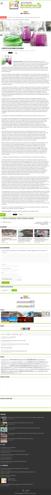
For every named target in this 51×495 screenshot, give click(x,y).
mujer (24, 369)
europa (12, 367)
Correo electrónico (6, 268)
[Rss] (22, 329)
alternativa (14, 360)
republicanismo (43, 371)
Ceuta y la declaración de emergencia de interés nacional (21, 422)
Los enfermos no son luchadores (8, 337)
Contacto (34, 493)
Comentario (4, 252)
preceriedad (25, 218)
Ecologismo (35, 366)
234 (9, 476)
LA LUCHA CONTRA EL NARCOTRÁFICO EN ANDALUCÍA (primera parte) (24, 428)
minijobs (19, 218)
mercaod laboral (12, 218)
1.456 (9, 469)
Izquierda (44, 367)
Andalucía (31, 359)
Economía (42, 366)
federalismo (16, 367)
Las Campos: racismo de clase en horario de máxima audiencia (15, 344)
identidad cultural (32, 367)
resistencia (4, 373)
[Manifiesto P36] (4, 480)
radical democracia (26, 371)
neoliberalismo (28, 369)
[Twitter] (26, 329)
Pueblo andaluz (14, 371)
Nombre (4, 264)
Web (3, 272)
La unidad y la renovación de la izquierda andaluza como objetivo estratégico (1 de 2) (41, 223)
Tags (21, 334)
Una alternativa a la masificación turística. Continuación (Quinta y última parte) (26, 433)
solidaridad (11, 372)
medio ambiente (10, 369)
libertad (3, 369)
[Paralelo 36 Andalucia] (25, 4)
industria (5, 218)
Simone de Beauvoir (7, 222)
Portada (2, 19)
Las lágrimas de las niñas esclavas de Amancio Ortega (13, 340)
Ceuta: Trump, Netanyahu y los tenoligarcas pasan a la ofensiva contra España (25, 240)
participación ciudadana (37, 369)
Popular (3, 334)
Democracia (23, 364)
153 (15, 480)
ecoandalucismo (25, 366)
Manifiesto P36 (11, 479)
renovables (35, 371)
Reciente (8, 334)
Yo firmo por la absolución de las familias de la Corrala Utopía (14, 468)
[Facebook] (24, 329)
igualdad (40, 367)
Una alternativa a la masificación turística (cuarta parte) (18, 17)
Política (3, 371)
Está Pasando (8, 19)
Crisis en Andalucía (38, 362)
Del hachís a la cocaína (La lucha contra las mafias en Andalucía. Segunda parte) (26, 417)
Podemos (47, 369)
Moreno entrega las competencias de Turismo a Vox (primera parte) (41, 240)
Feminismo (22, 367)
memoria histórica (19, 369)
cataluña (25, 362)
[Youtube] (29, 329)
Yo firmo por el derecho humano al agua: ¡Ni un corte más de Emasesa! (17, 484)
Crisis (29, 362)
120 (8, 485)
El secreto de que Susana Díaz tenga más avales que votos (14, 351)
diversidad (8, 366)
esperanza (8, 367)
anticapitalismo (40, 360)
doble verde (14, 366)
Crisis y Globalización (13, 364)
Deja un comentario (25, 50)
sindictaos (31, 218)
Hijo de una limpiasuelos (6, 347)
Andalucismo (22, 360)
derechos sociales (33, 364)
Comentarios (15, 334)
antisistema (4, 362)
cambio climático (17, 362)
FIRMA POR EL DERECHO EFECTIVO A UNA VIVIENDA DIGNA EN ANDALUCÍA (18, 472)
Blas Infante (9, 362)
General (17, 50)
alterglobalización (5, 359)
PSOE (7, 371)
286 (8, 473)
